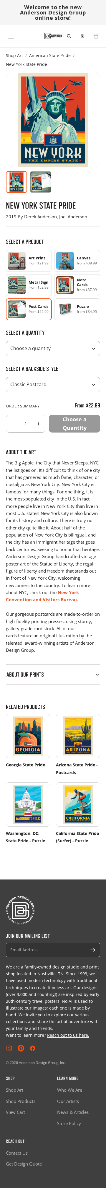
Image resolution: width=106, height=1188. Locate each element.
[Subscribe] (93, 950)
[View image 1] (16, 182)
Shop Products (20, 1101)
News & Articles (73, 1112)
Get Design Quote (24, 1164)
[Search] (69, 36)
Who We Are (69, 1090)
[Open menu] (11, 36)
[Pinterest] (21, 1048)
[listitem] (29, 261)
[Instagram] (9, 1048)
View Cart (15, 1112)
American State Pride (50, 55)
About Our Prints (25, 674)
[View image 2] (40, 182)
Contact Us (17, 1153)
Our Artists (68, 1101)
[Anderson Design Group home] (53, 36)
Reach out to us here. (68, 1035)
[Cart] (96, 36)
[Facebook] (32, 1048)
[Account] (82, 36)
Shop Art (14, 55)
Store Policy (69, 1123)
